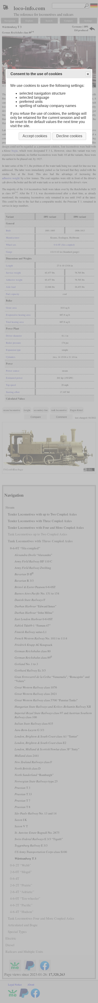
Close (87, 74)
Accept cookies (35, 136)
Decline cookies (69, 136)
